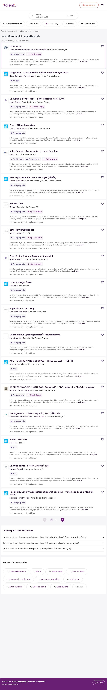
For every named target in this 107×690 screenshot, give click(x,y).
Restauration (78, 571)
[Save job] (102, 46)
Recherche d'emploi (9, 31)
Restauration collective (20, 579)
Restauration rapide (50, 579)
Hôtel (38, 571)
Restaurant (57, 571)
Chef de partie (39, 587)
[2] (62, 520)
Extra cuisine (62, 587)
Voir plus (83, 61)
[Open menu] (102, 5)
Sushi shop (74, 579)
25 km (70, 15)
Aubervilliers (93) (25, 31)
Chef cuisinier (16, 587)
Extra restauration (18, 571)
